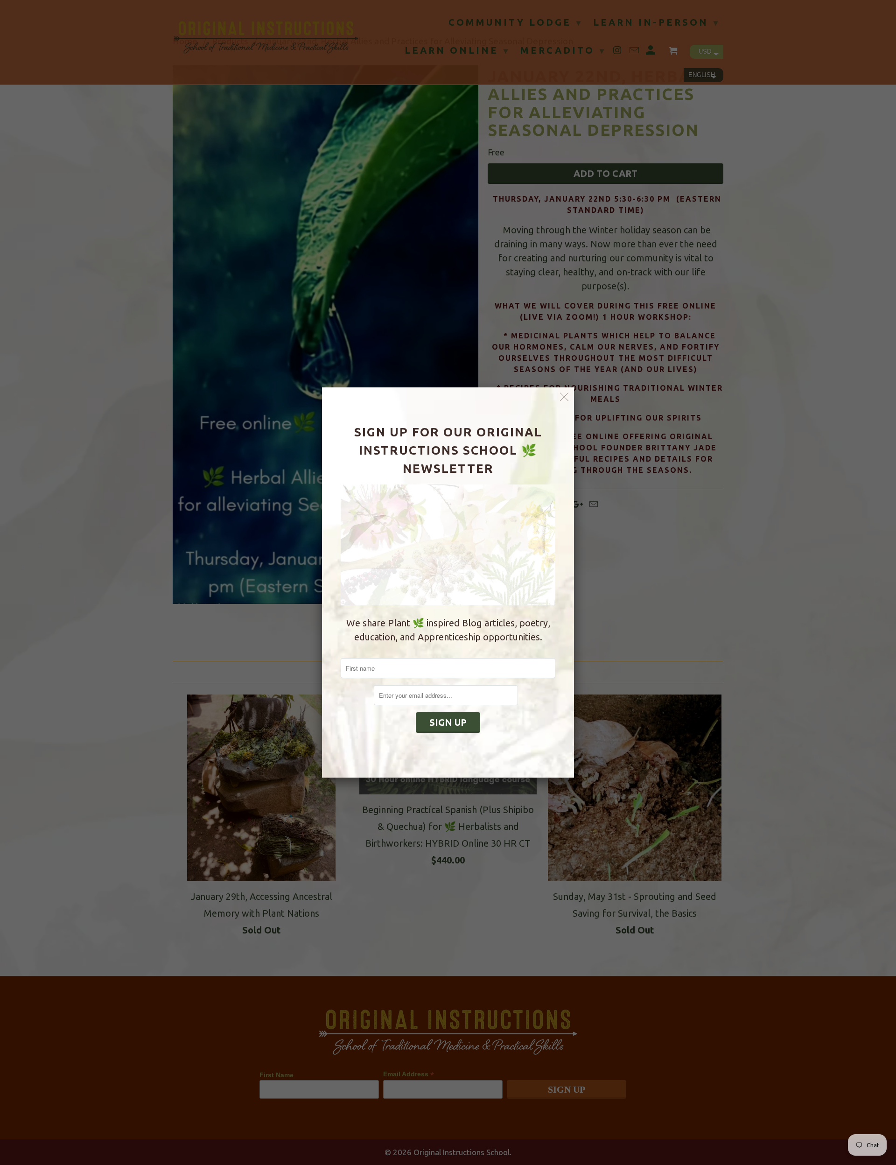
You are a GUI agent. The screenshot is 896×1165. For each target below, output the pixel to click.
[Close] (564, 397)
